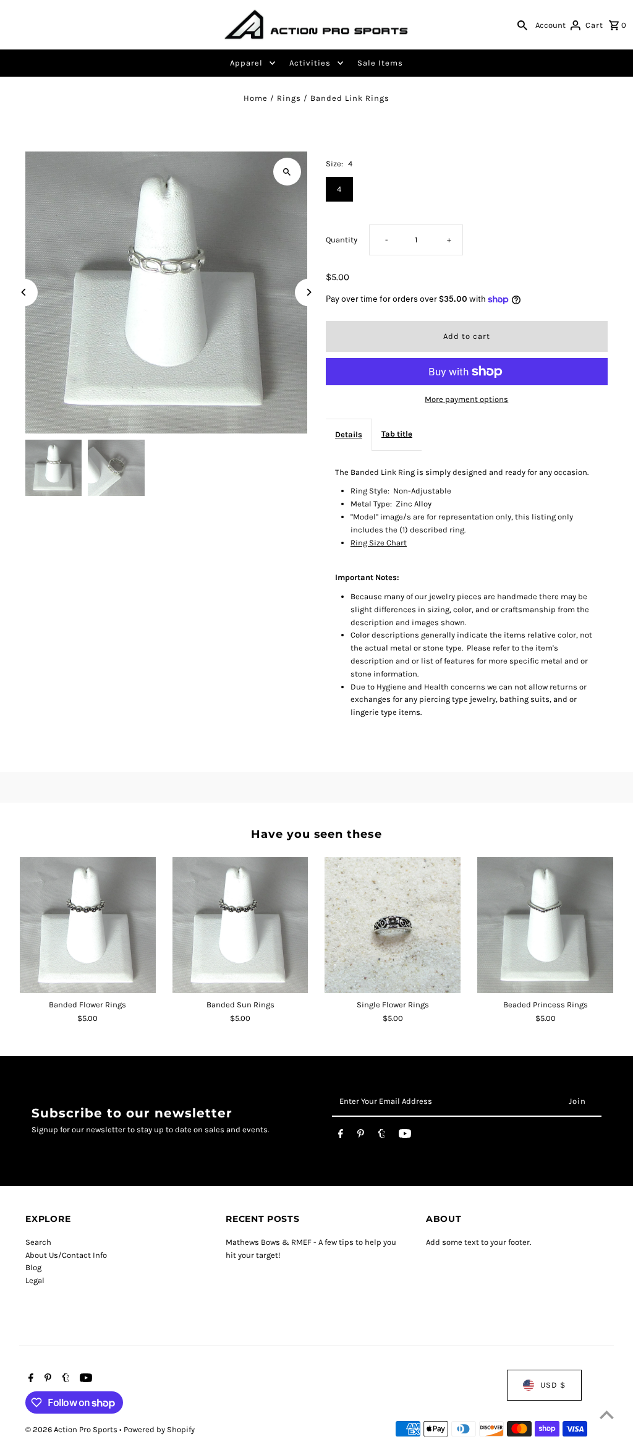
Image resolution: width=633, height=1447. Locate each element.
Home (256, 98)
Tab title (396, 433)
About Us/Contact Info (66, 1255)
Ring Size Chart (378, 542)
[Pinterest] (360, 1136)
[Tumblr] (381, 1136)
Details (348, 434)
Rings (289, 98)
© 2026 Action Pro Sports (72, 1429)
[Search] (522, 24)
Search (38, 1242)
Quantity (341, 239)
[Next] (309, 292)
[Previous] (24, 292)
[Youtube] (405, 1136)
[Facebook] (340, 1136)
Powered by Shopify (159, 1429)
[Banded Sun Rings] (240, 925)
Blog (33, 1267)
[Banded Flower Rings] (87, 925)
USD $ (553, 1384)
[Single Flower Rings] (392, 925)
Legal (35, 1280)
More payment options (466, 399)
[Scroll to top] (607, 1414)
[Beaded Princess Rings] (545, 925)
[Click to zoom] (287, 172)
